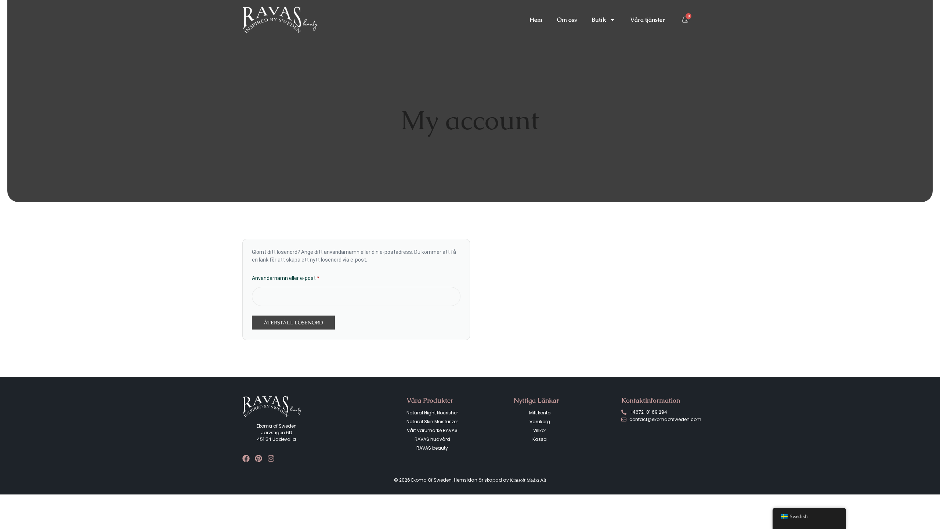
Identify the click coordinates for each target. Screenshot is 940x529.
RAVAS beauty (432, 448)
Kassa (539, 439)
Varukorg (539, 421)
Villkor (539, 430)
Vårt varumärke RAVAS (432, 430)
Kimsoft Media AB (528, 480)
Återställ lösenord (293, 322)
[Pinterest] (258, 458)
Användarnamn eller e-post (300, 277)
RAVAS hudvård (432, 439)
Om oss (567, 20)
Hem (535, 20)
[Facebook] (246, 458)
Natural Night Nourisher (432, 413)
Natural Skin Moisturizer (432, 421)
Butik (599, 20)
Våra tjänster (647, 20)
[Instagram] (271, 458)
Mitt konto (539, 413)
